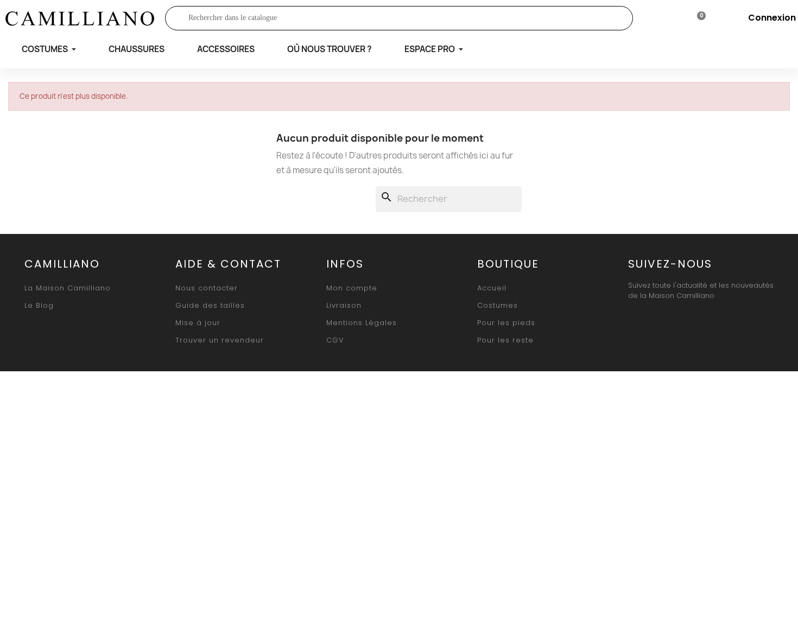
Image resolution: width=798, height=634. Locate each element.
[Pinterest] (713, 322)
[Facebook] (638, 322)
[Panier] (697, 18)
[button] (67, 287)
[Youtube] (688, 322)
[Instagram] (663, 322)
